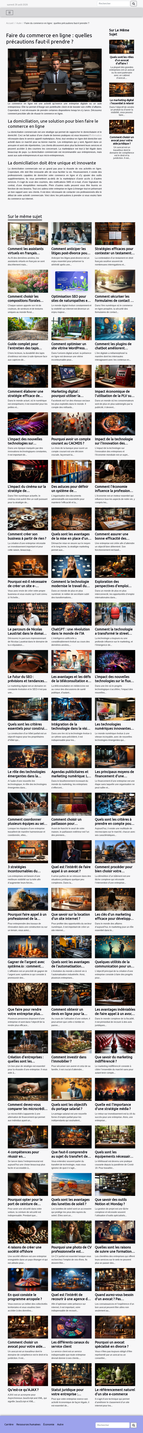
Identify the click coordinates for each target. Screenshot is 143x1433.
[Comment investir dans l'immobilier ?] (71, 1042)
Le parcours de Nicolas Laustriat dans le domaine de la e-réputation (27, 633)
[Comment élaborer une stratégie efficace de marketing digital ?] (28, 376)
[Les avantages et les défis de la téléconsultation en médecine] (71, 661)
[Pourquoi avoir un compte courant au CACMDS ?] (71, 424)
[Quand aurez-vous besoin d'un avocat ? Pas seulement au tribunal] (115, 1279)
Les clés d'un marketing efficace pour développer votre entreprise (114, 919)
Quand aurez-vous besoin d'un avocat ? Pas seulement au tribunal (114, 1299)
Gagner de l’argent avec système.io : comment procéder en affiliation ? (26, 966)
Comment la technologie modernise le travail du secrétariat (70, 586)
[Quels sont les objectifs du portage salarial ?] (71, 1089)
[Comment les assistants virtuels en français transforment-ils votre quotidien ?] (28, 233)
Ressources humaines (28, 1424)
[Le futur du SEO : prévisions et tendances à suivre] (28, 661)
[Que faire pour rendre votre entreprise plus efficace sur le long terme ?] (28, 994)
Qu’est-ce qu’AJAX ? (23, 1390)
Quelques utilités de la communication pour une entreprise (114, 966)
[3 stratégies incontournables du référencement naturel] (28, 851)
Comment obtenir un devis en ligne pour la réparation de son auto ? (70, 1014)
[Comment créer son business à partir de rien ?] (28, 519)
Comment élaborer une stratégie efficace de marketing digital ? (25, 396)
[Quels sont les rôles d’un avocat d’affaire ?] (121, 47)
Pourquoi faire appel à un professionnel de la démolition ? (27, 919)
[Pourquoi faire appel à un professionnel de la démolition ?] (28, 899)
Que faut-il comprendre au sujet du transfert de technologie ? (69, 1156)
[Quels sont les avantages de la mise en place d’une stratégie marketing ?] (71, 519)
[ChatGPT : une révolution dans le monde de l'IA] (71, 614)
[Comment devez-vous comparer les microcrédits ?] (28, 1089)
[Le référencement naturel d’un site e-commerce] (115, 1374)
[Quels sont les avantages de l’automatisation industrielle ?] (71, 946)
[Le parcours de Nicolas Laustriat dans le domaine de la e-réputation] (28, 614)
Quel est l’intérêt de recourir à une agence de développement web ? (70, 1299)
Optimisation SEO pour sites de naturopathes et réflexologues (70, 301)
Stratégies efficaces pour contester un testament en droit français (114, 253)
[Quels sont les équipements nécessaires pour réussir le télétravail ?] (115, 1137)
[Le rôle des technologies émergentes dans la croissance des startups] (28, 756)
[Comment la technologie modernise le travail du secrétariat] (71, 566)
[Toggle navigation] (9, 12)
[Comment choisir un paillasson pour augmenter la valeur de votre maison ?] (71, 804)
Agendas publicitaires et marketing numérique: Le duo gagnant (70, 776)
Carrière (9, 1424)
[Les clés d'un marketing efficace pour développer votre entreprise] (115, 899)
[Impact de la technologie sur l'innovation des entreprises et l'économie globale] (115, 424)
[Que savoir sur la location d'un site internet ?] (71, 899)
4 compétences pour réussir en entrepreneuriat (23, 1156)
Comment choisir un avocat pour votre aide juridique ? (122, 140)
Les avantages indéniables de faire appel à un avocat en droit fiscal (115, 1014)
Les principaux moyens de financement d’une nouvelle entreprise (114, 776)
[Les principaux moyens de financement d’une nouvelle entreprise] (115, 756)
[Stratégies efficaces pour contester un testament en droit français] (115, 233)
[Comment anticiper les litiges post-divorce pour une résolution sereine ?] (71, 233)
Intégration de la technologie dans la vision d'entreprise (71, 728)
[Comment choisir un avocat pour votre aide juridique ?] (121, 127)
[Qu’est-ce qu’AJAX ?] (28, 1374)
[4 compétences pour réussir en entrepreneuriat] (28, 1137)
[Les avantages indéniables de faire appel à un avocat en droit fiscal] (115, 994)
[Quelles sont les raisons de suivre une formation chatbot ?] (115, 1232)
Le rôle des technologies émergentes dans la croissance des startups (26, 776)
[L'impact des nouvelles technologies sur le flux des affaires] (115, 661)
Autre (19, 23)
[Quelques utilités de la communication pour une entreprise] (115, 946)
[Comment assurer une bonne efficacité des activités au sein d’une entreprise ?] (115, 519)
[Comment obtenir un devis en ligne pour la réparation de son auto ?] (71, 994)
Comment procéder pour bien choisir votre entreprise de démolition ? (115, 871)
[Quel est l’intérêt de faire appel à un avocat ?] (71, 851)
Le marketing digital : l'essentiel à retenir (122, 101)
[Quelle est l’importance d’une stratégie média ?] (115, 1089)
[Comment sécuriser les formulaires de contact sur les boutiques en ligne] (115, 281)
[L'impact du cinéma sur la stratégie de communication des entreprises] (28, 471)
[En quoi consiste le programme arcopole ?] (28, 1279)
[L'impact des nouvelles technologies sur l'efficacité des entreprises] (28, 424)
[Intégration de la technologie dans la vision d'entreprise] (71, 709)
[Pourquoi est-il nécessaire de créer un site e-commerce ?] (28, 566)
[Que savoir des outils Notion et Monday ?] (115, 1184)
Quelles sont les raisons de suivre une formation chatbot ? (113, 1251)
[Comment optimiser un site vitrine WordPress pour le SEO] (71, 328)
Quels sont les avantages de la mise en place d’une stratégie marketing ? (70, 538)
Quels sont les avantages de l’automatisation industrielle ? (70, 966)
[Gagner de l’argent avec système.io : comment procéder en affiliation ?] (28, 946)
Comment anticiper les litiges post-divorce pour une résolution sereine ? (69, 253)
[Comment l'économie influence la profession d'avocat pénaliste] (115, 471)
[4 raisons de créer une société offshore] (28, 1232)
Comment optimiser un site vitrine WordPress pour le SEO (68, 348)
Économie (48, 1424)
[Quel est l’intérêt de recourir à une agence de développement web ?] (71, 1279)
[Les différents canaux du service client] (71, 1327)
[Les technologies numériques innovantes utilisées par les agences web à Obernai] (115, 709)
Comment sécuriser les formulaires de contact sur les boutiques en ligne (115, 301)
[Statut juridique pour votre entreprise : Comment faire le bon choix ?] (71, 1374)
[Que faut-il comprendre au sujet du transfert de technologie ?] (71, 1137)
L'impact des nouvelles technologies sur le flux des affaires (113, 681)
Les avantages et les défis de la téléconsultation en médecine (71, 681)
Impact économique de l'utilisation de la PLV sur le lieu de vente (114, 396)
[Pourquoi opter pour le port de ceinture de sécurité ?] (28, 1184)
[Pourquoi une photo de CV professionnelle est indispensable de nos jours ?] (71, 1232)
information (96, 135)
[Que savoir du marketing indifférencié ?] (115, 1042)
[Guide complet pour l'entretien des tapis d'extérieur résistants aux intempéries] (28, 328)
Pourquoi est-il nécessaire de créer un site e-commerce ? (27, 586)
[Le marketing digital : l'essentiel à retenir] (121, 90)
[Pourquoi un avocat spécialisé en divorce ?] (115, 1327)
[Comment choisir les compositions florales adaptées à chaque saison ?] (28, 281)
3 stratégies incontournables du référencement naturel (25, 871)
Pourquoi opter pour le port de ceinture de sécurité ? (25, 1204)
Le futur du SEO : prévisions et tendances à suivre (27, 681)
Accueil (10, 23)
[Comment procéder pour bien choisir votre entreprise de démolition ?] (115, 851)
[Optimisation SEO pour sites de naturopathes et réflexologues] (71, 281)
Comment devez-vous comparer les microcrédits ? (27, 1109)
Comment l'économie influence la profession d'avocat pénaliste (112, 491)
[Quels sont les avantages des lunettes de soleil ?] (71, 1184)
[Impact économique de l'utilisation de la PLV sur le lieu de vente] (115, 376)
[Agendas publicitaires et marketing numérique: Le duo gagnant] (71, 756)
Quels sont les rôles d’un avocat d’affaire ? (122, 60)
